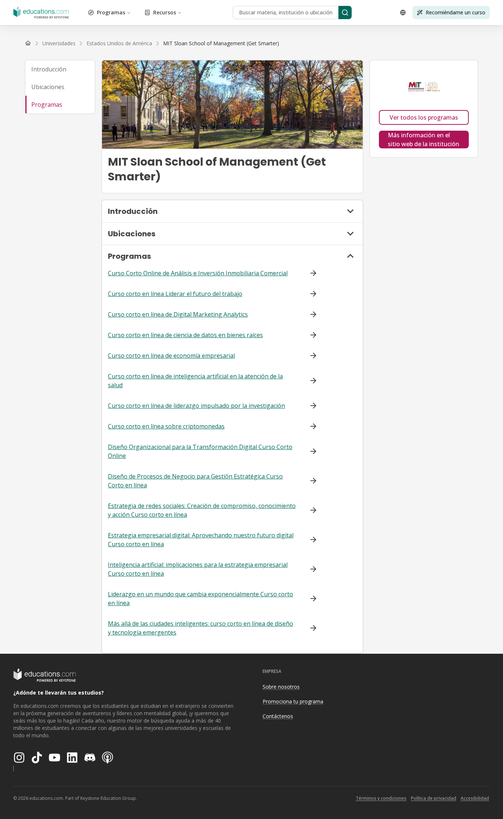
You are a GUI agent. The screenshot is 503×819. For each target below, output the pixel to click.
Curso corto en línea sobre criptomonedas (166, 426)
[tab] (60, 69)
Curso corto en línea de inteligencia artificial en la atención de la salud (195, 380)
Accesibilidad (475, 798)
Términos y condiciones (381, 798)
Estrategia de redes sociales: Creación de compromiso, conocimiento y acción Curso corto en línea (202, 510)
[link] (221, 43)
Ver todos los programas (424, 117)
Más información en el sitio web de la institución (423, 139)
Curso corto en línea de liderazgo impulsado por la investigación (196, 406)
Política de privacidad (433, 798)
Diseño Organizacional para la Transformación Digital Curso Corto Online (200, 451)
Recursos (164, 12)
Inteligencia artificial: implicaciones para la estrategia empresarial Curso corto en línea (198, 569)
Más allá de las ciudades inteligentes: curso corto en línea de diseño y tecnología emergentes (200, 627)
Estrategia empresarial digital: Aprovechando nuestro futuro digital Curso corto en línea (200, 539)
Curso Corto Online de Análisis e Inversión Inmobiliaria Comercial (198, 273)
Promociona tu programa (293, 701)
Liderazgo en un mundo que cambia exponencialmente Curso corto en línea (200, 598)
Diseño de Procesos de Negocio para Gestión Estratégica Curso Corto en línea (195, 480)
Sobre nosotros (281, 686)
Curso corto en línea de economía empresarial (171, 356)
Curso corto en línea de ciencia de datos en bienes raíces (185, 335)
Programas (111, 12)
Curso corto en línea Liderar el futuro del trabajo (175, 294)
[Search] (345, 12)
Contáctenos (278, 716)
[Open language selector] (402, 12)
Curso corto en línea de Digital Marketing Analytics (178, 314)
